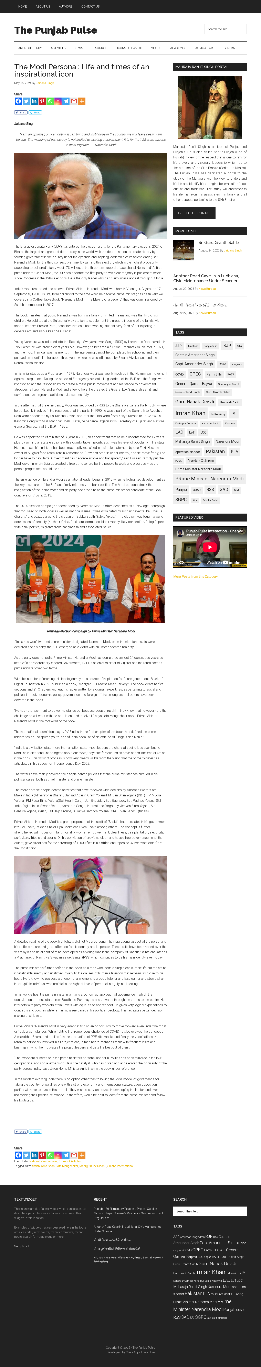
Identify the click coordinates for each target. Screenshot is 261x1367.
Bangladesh (210, 346)
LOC (203, 432)
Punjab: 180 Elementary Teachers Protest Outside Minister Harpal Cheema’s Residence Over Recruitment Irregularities (128, 1213)
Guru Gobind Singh (187, 392)
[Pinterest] (42, 101)
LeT (192, 432)
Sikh (195, 500)
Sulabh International (120, 1166)
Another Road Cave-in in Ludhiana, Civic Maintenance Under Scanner (206, 278)
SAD (224, 489)
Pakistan (215, 451)
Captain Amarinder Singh (195, 355)
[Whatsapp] (50, 101)
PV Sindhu (99, 1166)
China (222, 364)
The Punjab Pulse (55, 30)
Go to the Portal (194, 213)
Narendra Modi (227, 441)
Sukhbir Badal (210, 500)
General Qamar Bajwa (193, 383)
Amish (35, 1166)
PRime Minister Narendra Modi (209, 479)
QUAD (197, 490)
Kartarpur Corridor (185, 423)
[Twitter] (26, 101)
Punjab (181, 489)
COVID (179, 374)
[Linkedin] (34, 101)
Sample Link (22, 1246)
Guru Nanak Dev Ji (194, 401)
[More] (81, 101)
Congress (237, 364)
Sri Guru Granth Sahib (219, 242)
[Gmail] (73, 101)
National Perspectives (44, 1161)
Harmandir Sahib (230, 402)
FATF (231, 374)
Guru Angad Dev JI (228, 384)
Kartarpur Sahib (210, 423)
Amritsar (193, 346)
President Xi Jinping (201, 460)
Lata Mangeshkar (67, 1166)
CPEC (195, 374)
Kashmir (230, 423)
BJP (227, 345)
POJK (178, 460)
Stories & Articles (70, 1161)
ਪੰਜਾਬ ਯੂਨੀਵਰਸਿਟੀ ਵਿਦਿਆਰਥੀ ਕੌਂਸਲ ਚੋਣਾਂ (117, 1248)
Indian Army (218, 414)
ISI (234, 413)
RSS (210, 489)
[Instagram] (58, 101)
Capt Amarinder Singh (194, 364)
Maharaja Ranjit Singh (192, 441)
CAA (239, 346)
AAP (178, 346)
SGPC (181, 499)
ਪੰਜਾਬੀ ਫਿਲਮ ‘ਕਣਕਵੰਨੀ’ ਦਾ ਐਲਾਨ (200, 305)
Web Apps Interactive (140, 1352)
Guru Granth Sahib (218, 392)
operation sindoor (187, 452)
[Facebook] (18, 101)
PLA (234, 451)
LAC (179, 432)
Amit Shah (48, 1166)
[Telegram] (66, 101)
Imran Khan (190, 413)
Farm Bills (214, 374)
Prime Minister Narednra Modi (198, 469)
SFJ (236, 490)
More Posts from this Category (195, 577)
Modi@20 (86, 1166)
